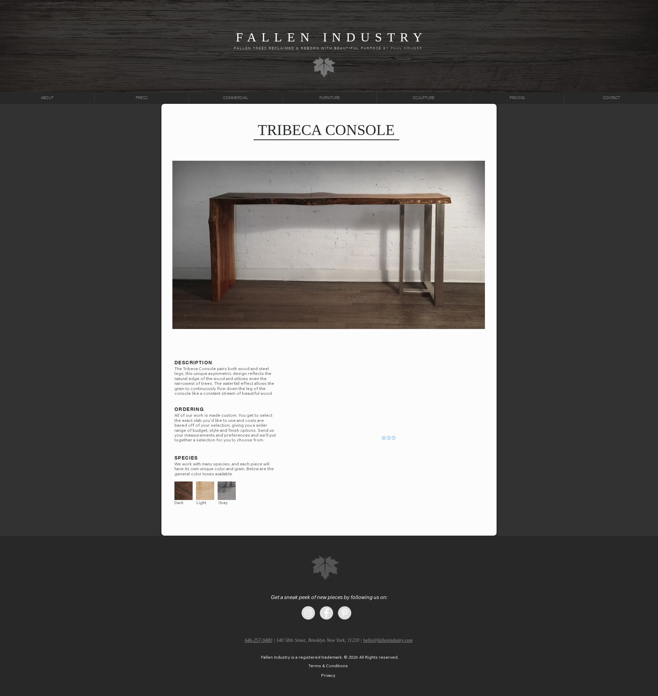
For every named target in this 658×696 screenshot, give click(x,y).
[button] (330, 657)
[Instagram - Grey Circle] (308, 612)
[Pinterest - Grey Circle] (344, 612)
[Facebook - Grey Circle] (326, 612)
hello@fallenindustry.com (388, 640)
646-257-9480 (258, 640)
